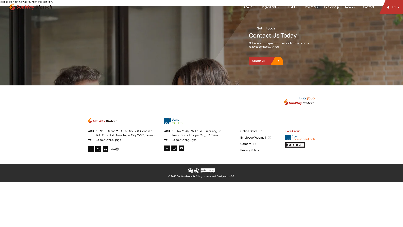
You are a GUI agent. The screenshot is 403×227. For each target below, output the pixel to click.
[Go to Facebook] (91, 149)
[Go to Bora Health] (173, 121)
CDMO (291, 7)
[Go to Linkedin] (105, 149)
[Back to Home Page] (30, 7)
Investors (311, 7)
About (248, 7)
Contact (368, 7)
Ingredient (269, 7)
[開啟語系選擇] (391, 7)
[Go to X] (98, 149)
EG (232, 176)
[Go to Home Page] (102, 121)
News (349, 7)
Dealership (331, 7)
